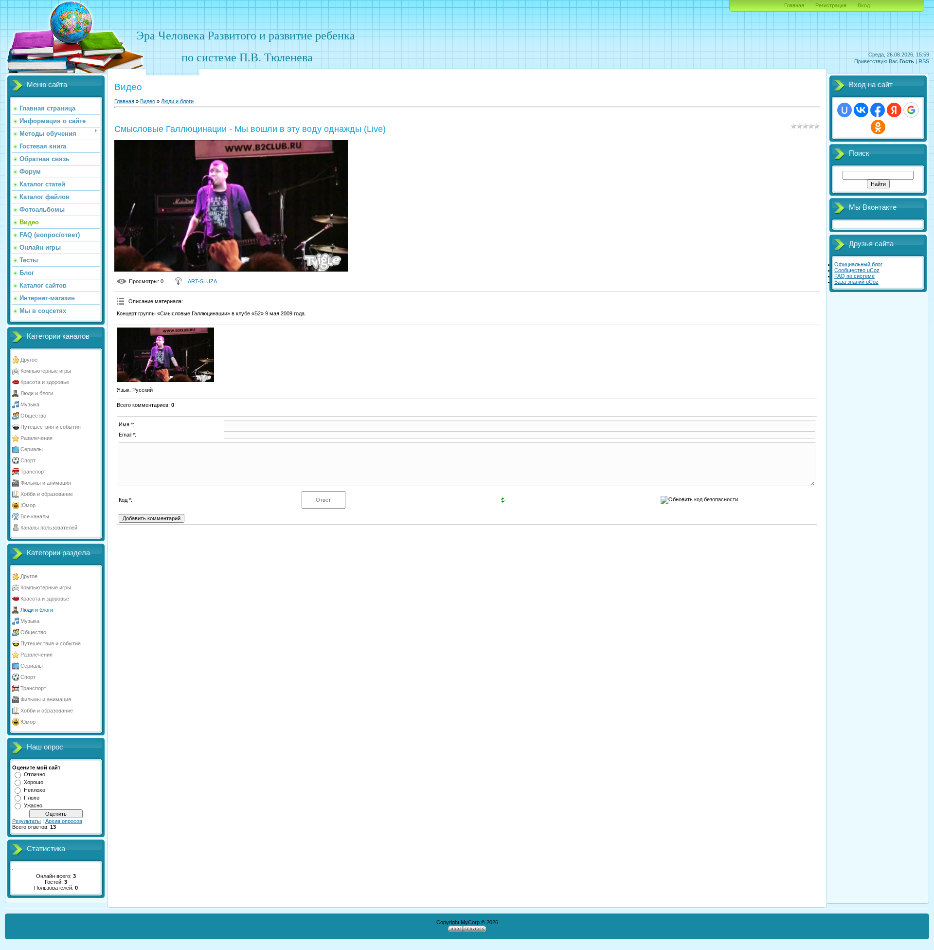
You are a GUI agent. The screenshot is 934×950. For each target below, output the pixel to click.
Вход (864, 5)
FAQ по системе (854, 276)
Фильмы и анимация (45, 483)
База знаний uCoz (856, 282)
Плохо (31, 798)
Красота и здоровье (44, 382)
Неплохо (34, 790)
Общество (33, 416)
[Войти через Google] (911, 110)
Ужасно (33, 805)
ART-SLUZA (202, 281)
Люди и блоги (36, 393)
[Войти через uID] (844, 110)
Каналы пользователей (48, 527)
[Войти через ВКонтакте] (861, 110)
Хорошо (33, 782)
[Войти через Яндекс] (894, 110)
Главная (794, 5)
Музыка (29, 404)
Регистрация (830, 5)
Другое (28, 360)
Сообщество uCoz (857, 270)
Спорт (28, 460)
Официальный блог (858, 264)
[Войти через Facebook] (877, 110)
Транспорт (33, 472)
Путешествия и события (50, 427)
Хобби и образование (46, 494)
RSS (923, 61)
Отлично (34, 774)
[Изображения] (165, 355)
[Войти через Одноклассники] (878, 127)
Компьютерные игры (45, 371)
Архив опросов (63, 821)
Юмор (28, 505)
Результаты (26, 821)
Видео (147, 101)
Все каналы (34, 516)
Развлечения (36, 438)
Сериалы (31, 449)
